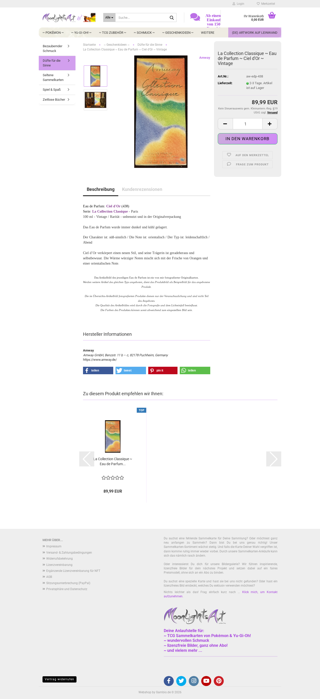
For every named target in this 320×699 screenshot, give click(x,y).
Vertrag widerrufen (59, 679)
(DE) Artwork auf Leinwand (255, 32)
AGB (49, 577)
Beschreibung (100, 189)
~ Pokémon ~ (53, 32)
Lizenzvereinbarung (59, 565)
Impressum (54, 546)
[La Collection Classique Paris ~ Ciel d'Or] (161, 111)
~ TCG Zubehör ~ (112, 32)
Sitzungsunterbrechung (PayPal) (68, 583)
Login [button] (239, 3)
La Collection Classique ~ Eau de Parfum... (112, 461)
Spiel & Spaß (52, 89)
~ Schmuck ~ (144, 32)
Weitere (207, 32)
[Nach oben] (306, 691)
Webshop (144, 692)
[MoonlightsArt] (69, 17)
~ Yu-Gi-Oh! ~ (81, 32)
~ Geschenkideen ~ (178, 32)
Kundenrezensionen (142, 189)
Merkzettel (267, 3)
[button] (225, 123)
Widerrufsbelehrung (59, 558)
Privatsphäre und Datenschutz (66, 589)
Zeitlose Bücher (54, 99)
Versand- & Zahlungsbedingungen (69, 552)
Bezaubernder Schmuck (52, 48)
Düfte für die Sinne (51, 63)
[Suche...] (171, 17)
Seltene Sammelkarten (53, 77)
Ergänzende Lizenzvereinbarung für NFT (73, 571)
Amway (204, 57)
